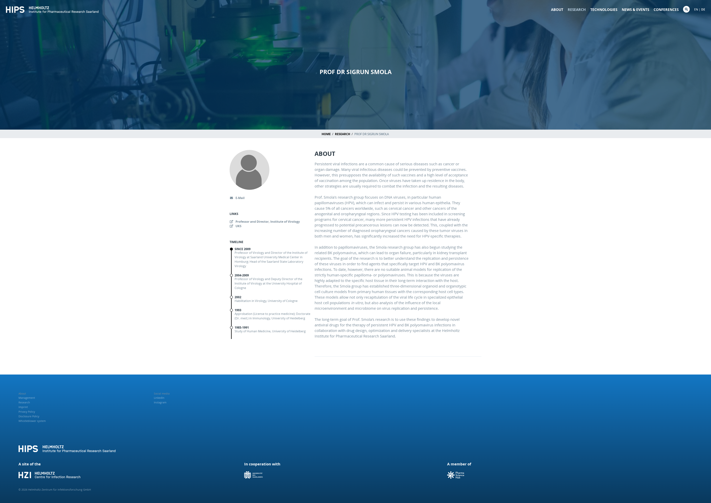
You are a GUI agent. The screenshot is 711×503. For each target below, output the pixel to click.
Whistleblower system (32, 421)
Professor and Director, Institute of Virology (267, 222)
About (557, 9)
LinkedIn (159, 398)
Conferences (666, 9)
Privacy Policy (27, 411)
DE (703, 9)
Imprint (23, 407)
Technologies (603, 9)
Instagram (160, 402)
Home (326, 134)
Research (577, 9)
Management (27, 398)
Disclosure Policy (29, 416)
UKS (238, 226)
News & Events (635, 9)
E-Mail (240, 198)
